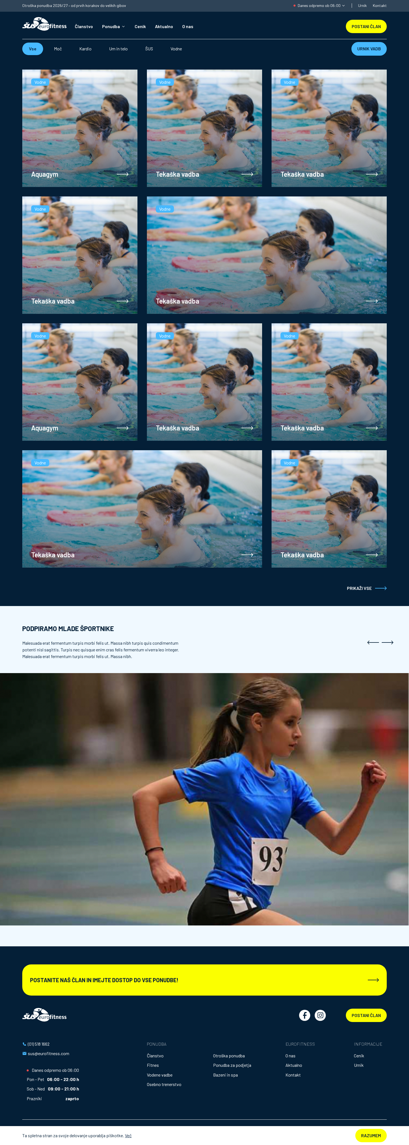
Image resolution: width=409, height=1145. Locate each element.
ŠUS (149, 48)
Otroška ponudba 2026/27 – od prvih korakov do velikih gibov (74, 5)
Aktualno (164, 26)
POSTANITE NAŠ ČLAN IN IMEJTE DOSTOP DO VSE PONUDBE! (104, 980)
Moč (58, 48)
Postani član (366, 1015)
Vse (32, 48)
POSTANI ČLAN (366, 26)
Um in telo (118, 48)
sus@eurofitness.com (48, 1053)
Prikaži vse (359, 588)
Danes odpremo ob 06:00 (319, 5)
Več (128, 1135)
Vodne (176, 48)
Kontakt (380, 5)
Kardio (85, 48)
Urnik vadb (369, 48)
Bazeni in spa (225, 1074)
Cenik (140, 26)
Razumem (371, 1135)
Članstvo (84, 26)
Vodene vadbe (160, 1074)
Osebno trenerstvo (164, 1084)
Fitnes (153, 1065)
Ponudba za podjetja (232, 1065)
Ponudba (111, 26)
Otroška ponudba (229, 1055)
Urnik (362, 5)
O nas (187, 26)
